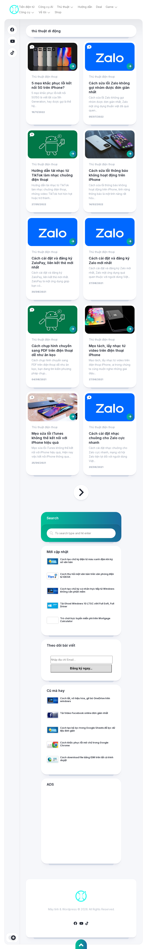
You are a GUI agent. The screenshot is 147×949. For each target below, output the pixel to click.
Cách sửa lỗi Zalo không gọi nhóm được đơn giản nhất (109, 87)
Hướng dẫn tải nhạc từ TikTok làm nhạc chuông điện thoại (52, 175)
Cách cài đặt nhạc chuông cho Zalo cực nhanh (107, 437)
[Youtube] (12, 41)
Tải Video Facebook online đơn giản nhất (84, 713)
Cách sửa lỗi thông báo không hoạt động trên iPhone (108, 175)
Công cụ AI (45, 7)
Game (110, 7)
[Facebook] (12, 30)
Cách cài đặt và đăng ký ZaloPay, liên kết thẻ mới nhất (52, 262)
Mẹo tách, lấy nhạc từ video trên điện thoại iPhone (107, 350)
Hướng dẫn (85, 7)
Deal (99, 7)
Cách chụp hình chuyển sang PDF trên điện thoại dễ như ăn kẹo (52, 350)
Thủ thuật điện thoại (44, 76)
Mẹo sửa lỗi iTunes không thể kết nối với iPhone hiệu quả (49, 437)
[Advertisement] (81, 826)
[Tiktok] (12, 53)
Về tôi (42, 12)
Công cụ (24, 12)
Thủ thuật (63, 7)
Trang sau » (81, 492)
